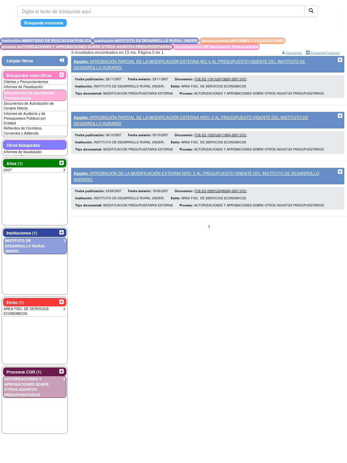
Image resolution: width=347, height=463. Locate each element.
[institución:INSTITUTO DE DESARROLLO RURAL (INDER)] (315, 40)
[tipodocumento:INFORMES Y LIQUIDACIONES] (317, 40)
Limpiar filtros (19, 61)
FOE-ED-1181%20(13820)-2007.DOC (221, 79)
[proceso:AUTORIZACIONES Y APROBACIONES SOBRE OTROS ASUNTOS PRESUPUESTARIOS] (319, 40)
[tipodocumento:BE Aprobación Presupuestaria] (320, 40)
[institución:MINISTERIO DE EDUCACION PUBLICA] (313, 40)
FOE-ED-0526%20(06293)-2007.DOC (221, 191)
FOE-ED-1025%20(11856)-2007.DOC (221, 135)
